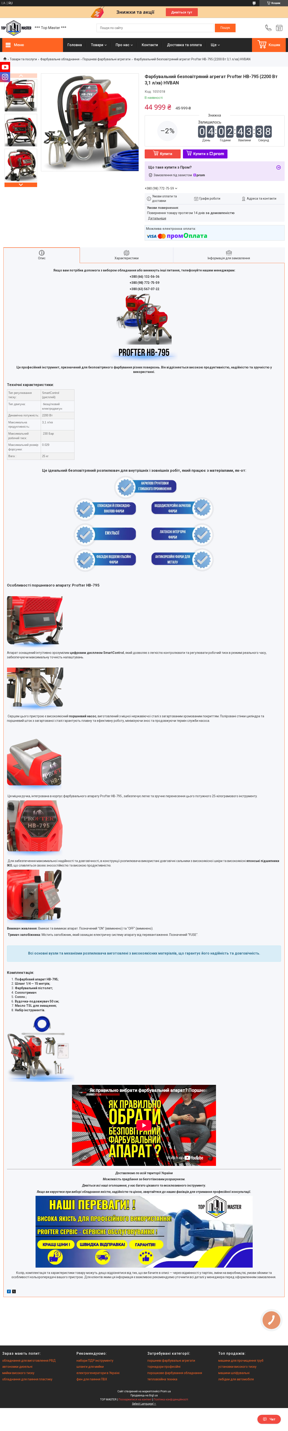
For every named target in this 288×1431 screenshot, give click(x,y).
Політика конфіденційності (171, 1399)
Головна (75, 45)
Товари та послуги (23, 59)
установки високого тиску (237, 1366)
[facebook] (9, 1292)
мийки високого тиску (18, 1373)
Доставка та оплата (184, 45)
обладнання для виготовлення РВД (29, 1360)
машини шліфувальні (234, 1373)
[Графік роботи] (279, 27)
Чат (272, 1419)
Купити (166, 154)
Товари (97, 45)
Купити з (200, 154)
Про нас (122, 45)
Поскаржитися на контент (135, 1399)
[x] (14, 1292)
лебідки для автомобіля (236, 1379)
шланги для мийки (90, 1366)
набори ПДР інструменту (94, 1360)
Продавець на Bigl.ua (144, 1395)
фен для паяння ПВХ (91, 1379)
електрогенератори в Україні (97, 1373)
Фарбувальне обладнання (59, 59)
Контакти (150, 45)
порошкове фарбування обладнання (174, 1373)
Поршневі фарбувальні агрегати (106, 59)
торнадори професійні (163, 1366)
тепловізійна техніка (162, 1379)
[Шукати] (225, 28)
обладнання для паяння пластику (27, 1379)
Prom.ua (165, 1391)
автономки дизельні (17, 1366)
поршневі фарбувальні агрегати (171, 1360)
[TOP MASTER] (16, 28)
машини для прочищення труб (240, 1360)
